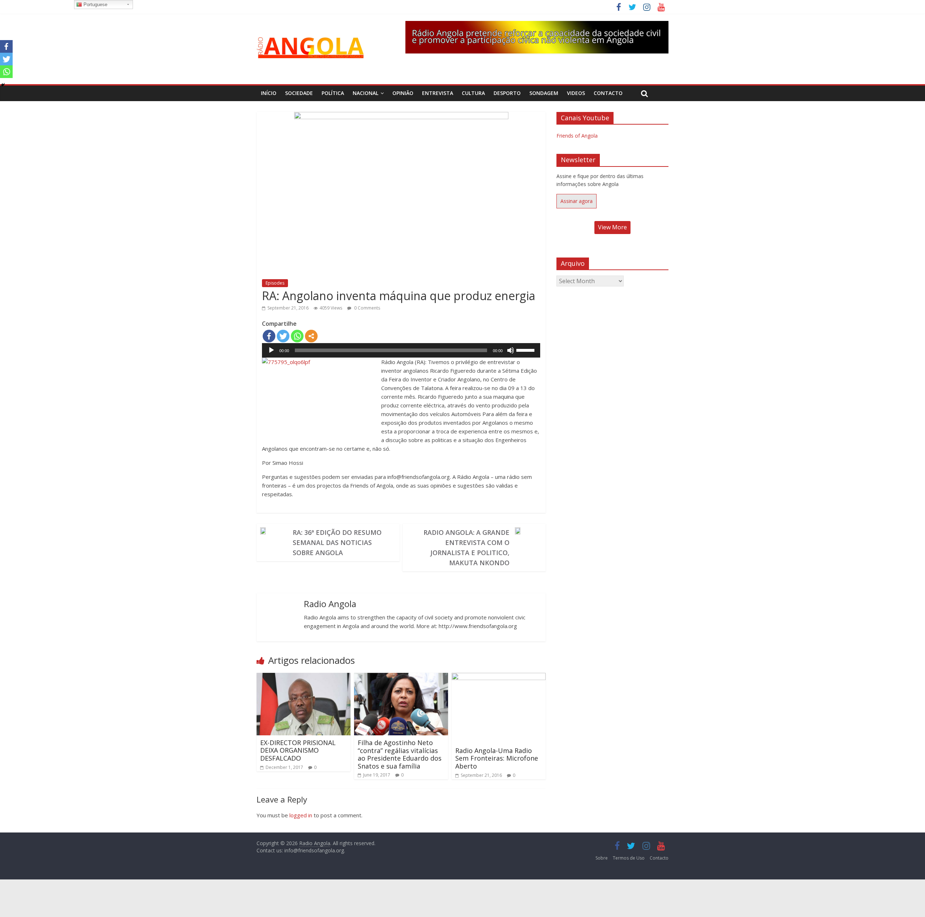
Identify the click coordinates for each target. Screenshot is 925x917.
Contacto (608, 93)
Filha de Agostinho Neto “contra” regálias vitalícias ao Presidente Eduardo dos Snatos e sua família (400, 754)
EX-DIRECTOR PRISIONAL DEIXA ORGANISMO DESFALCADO (298, 750)
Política (333, 93)
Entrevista (437, 93)
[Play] (271, 350)
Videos (576, 93)
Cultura (473, 93)
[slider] (526, 349)
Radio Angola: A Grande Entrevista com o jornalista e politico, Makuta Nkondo (466, 547)
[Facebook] (269, 336)
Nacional (365, 93)
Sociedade (299, 93)
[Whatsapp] (297, 336)
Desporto (507, 93)
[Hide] (3, 85)
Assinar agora (576, 201)
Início (268, 93)
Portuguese (94, 4)
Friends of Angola (577, 135)
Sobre (601, 858)
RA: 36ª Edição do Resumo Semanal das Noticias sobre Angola (337, 542)
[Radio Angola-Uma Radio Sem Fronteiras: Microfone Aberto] (499, 677)
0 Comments (366, 308)
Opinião (402, 93)
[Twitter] (283, 336)
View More (612, 227)
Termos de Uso (629, 858)
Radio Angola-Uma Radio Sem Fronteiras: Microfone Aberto (496, 758)
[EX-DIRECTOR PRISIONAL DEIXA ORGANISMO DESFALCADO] (303, 677)
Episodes (275, 283)
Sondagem (543, 93)
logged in (300, 815)
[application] (401, 350)
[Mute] (510, 350)
